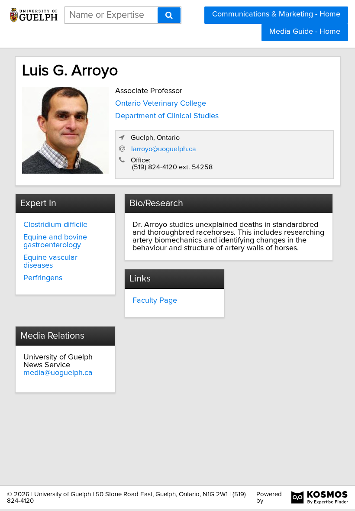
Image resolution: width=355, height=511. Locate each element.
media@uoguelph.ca (58, 373)
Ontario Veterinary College (160, 103)
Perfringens (42, 278)
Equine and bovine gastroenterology (55, 241)
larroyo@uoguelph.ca (163, 149)
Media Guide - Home (304, 32)
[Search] (169, 15)
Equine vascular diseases (50, 261)
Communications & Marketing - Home (276, 14)
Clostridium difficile (55, 225)
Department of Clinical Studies (167, 116)
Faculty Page (154, 300)
